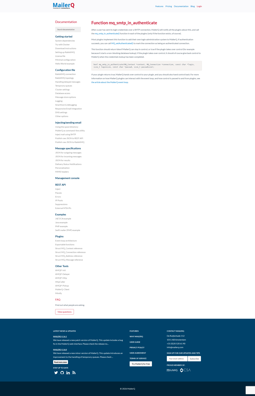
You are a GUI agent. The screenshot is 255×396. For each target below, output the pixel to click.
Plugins (59, 236)
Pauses (58, 192)
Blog (193, 6)
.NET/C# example (63, 218)
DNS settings (61, 112)
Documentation (181, 6)
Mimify (58, 293)
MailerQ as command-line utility (70, 130)
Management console (67, 178)
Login (199, 6)
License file (60, 56)
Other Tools (61, 266)
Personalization (62, 168)
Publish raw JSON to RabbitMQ (69, 142)
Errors (58, 196)
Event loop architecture (66, 240)
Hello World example (65, 63)
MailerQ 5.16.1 (60, 336)
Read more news (60, 362)
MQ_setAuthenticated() (122, 43)
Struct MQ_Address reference (68, 256)
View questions (65, 311)
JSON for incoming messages (68, 156)
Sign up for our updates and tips (183, 353)
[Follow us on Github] (62, 373)
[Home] (63, 6)
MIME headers (62, 171)
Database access (62, 93)
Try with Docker (62, 44)
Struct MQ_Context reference (68, 248)
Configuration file (65, 69)
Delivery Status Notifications (68, 164)
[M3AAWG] (173, 370)
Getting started (63, 36)
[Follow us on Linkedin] (68, 373)
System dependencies (65, 40)
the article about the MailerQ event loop (109, 82)
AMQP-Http (61, 278)
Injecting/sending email (68, 122)
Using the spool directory (66, 126)
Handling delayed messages (67, 81)
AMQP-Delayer (62, 274)
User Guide (135, 342)
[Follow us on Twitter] (56, 373)
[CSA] (186, 370)
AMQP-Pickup (62, 285)
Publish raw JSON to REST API (69, 138)
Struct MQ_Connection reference (70, 252)
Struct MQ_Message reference (69, 259)
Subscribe (194, 358)
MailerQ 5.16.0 (60, 349)
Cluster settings (62, 89)
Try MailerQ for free (141, 364)
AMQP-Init (60, 270)
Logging (58, 101)
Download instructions (65, 48)
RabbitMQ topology (64, 78)
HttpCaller (60, 281)
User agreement (138, 353)
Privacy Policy (137, 347)
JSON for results (62, 160)
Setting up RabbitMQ (65, 52)
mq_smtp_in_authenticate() (107, 33)
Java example (61, 222)
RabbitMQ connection (65, 74)
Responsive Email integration (68, 108)
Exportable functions (64, 244)
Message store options (65, 97)
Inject (57, 189)
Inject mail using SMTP (65, 134)
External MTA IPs (63, 208)
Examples (60, 214)
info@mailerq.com (175, 347)
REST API (60, 184)
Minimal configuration (65, 59)
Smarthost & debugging (66, 104)
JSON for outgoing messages (68, 152)
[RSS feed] (74, 373)
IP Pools (59, 200)
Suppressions (61, 204)
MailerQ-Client (62, 289)
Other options (61, 116)
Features (159, 6)
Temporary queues (63, 85)
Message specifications (68, 148)
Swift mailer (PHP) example (67, 230)
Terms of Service (138, 358)
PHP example (61, 226)
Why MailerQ (136, 336)
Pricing (168, 6)
